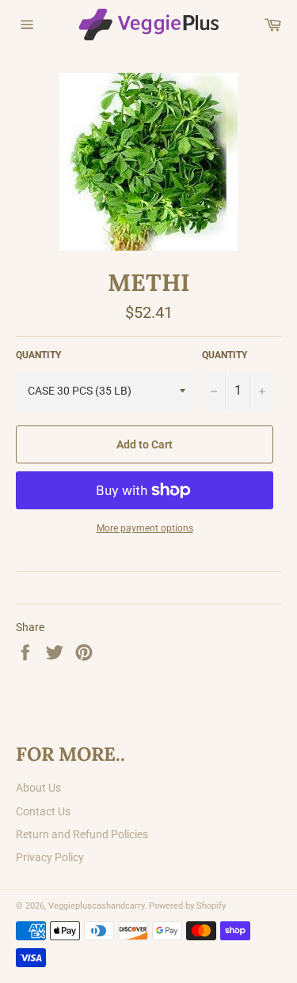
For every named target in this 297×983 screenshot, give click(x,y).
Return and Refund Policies (82, 834)
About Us (38, 787)
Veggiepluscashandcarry (96, 906)
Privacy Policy (50, 857)
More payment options (145, 528)
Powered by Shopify (187, 906)
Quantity (224, 355)
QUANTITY (38, 355)
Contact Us (43, 811)
